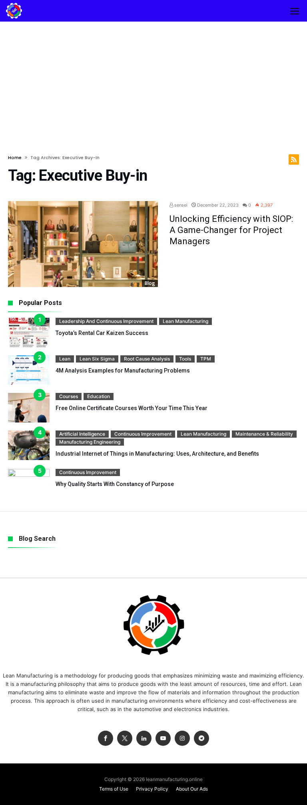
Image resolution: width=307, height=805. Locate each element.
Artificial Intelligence (82, 434)
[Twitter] (124, 738)
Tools (185, 359)
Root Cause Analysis (147, 359)
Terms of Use (113, 789)
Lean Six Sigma (97, 359)
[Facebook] (105, 738)
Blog (150, 283)
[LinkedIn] (144, 738)
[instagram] (182, 738)
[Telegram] (201, 738)
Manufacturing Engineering (89, 442)
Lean (64, 359)
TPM (205, 359)
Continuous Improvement (142, 434)
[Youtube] (163, 738)
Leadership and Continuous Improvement (106, 321)
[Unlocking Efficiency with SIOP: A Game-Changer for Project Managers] (83, 244)
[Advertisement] (153, 81)
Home (15, 157)
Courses (68, 396)
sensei (180, 205)
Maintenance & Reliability (264, 434)
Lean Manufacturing (185, 321)
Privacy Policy (152, 789)
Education (98, 396)
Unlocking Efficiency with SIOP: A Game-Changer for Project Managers (231, 230)
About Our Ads (192, 789)
